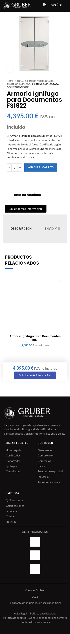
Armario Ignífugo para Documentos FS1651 (35, 338)
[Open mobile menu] (37, 6)
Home (10, 81)
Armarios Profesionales (39, 81)
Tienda (19, 81)
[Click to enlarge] (10, 69)
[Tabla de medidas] (7, 195)
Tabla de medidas (26, 195)
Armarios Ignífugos (18, 84)
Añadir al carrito (40, 167)
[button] (59, 278)
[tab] (21, 228)
